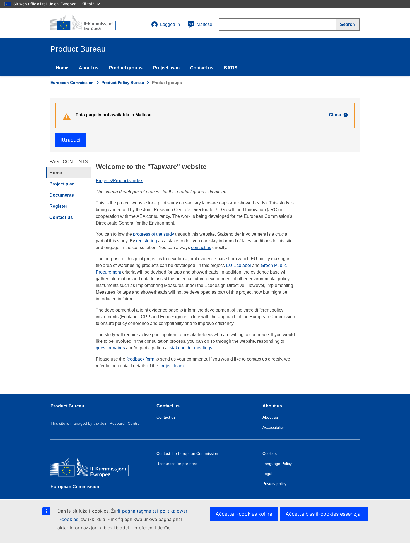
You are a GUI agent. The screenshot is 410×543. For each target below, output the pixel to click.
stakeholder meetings (191, 348)
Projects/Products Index (119, 180)
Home (62, 68)
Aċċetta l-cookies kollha (244, 514)
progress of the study (153, 234)
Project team (166, 68)
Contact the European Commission (187, 453)
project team (171, 365)
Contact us (201, 68)
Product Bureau (67, 406)
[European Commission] (90, 468)
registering (146, 240)
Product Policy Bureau (123, 82)
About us (88, 68)
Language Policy (277, 463)
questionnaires (110, 348)
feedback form (140, 359)
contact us (201, 247)
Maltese (200, 24)
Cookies (269, 453)
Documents (61, 195)
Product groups (126, 68)
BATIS (230, 68)
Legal (267, 473)
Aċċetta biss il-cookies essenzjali (324, 514)
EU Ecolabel (238, 265)
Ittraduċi (70, 140)
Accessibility (273, 427)
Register (58, 206)
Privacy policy (274, 483)
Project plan (62, 184)
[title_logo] (84, 23)
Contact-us (61, 217)
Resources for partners (176, 463)
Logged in (170, 24)
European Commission (72, 82)
